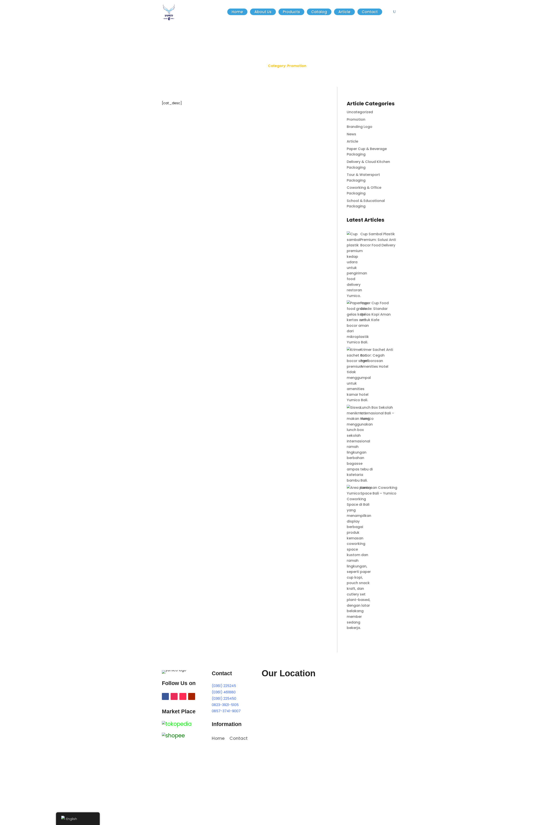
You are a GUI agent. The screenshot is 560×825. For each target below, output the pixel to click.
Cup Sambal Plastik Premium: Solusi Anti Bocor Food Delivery (378, 239)
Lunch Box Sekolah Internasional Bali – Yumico (377, 413)
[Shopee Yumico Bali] (173, 735)
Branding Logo (359, 126)
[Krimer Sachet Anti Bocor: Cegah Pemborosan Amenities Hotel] (359, 375)
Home (237, 11)
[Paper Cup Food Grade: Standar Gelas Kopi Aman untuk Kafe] (358, 322)
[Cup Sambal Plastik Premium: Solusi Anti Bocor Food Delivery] (357, 265)
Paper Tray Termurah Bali (193, 175)
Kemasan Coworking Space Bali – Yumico (378, 490)
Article (344, 11)
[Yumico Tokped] (177, 724)
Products (291, 11)
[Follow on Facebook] (165, 696)
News (190, 137)
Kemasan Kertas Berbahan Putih (201, 222)
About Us (262, 11)
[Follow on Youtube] (191, 696)
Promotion (175, 137)
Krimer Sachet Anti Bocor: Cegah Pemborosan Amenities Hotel (376, 358)
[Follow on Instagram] (174, 696)
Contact (370, 11)
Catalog (319, 11)
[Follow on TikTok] (182, 696)
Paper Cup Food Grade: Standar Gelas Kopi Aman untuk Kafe (375, 311)
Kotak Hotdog (181, 129)
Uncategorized (360, 112)
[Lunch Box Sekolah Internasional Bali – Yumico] (360, 444)
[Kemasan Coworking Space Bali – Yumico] (359, 558)
